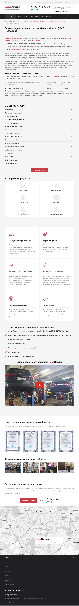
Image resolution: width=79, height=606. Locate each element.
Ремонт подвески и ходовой (14, 126)
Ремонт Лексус (23, 214)
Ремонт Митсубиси (56, 214)
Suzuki (31, 16)
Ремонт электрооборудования (15, 140)
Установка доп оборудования (14, 146)
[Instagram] (5, 602)
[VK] (9, 602)
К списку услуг (39, 170)
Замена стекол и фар (12, 143)
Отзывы (56, 2)
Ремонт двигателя (11, 116)
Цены (38, 2)
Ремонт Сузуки (23, 202)
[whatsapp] (32, 9)
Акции (51, 2)
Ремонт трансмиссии (11, 123)
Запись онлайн (63, 2)
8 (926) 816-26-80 (40, 7)
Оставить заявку (28, 500)
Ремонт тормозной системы (14, 136)
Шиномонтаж (9, 157)
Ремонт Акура (56, 190)
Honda (19, 16)
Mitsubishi (48, 16)
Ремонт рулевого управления (14, 120)
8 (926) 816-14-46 (15, 49)
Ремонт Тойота (56, 202)
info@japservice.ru (11, 595)
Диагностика (9, 109)
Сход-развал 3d (10, 153)
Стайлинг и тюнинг (11, 160)
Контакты (71, 2)
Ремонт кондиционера (12, 133)
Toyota (36, 16)
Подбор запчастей (11, 163)
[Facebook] (13, 602)
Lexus (42, 16)
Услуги (10, 16)
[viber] (34, 9)
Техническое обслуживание (14, 113)
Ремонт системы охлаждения (14, 130)
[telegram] (37, 9)
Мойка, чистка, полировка (13, 150)
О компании (44, 2)
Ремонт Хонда (23, 190)
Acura (25, 16)
